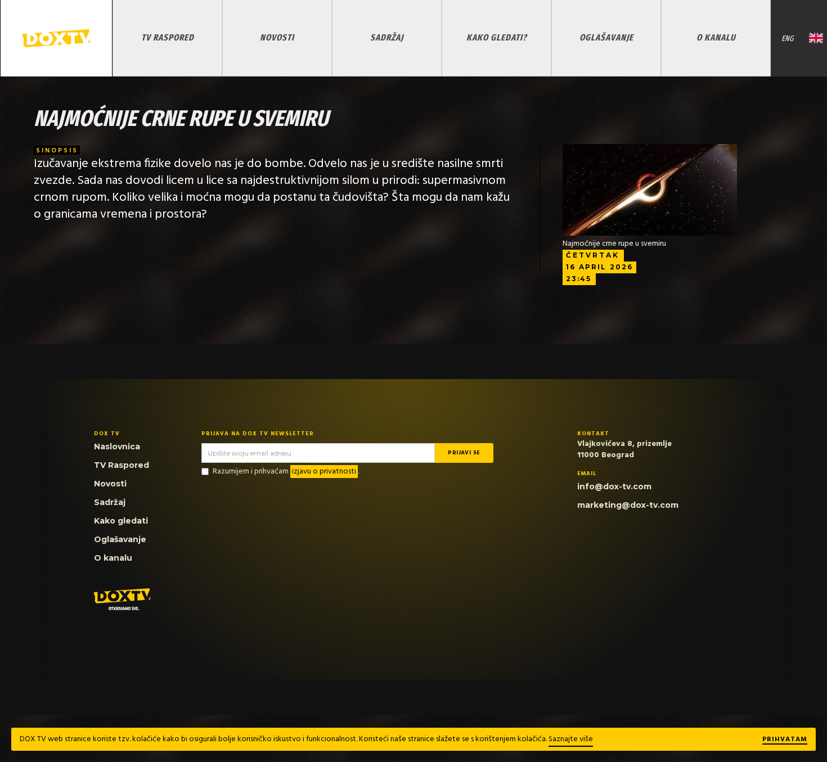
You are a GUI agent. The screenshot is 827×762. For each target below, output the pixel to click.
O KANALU (716, 37)
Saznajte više (571, 739)
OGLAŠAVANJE (606, 37)
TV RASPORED (167, 37)
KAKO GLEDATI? (496, 37)
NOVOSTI (277, 37)
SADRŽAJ (386, 37)
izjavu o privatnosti (324, 471)
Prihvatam (784, 740)
